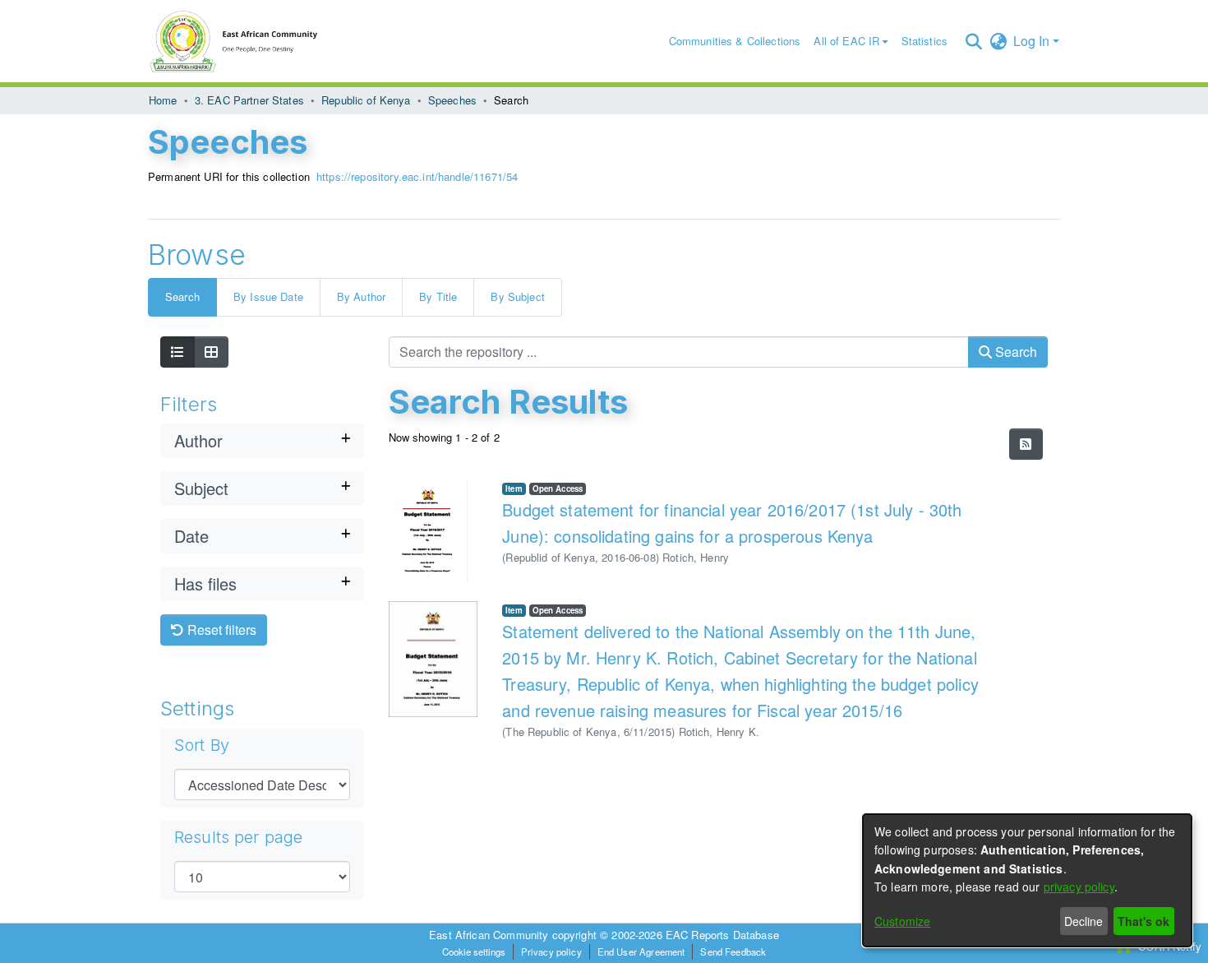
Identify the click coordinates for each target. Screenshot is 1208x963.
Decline (1083, 921)
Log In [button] (1033, 40)
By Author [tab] (361, 296)
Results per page (238, 837)
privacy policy (1079, 886)
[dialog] (1027, 880)
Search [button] (1014, 351)
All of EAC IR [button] (846, 41)
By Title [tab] (438, 296)
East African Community (490, 934)
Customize (902, 921)
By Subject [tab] (518, 296)
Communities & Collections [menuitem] (735, 41)
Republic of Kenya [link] (366, 100)
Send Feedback (733, 951)
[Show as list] (177, 352)
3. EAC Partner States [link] (249, 100)
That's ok (1143, 921)
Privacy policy (551, 951)
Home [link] (163, 100)
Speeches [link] (452, 100)
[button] (973, 41)
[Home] (242, 41)
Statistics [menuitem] (924, 41)
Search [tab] (182, 296)
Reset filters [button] (220, 629)
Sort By (201, 745)
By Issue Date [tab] (268, 296)
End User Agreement (641, 951)
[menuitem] (851, 41)
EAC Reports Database (722, 934)
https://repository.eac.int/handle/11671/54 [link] (417, 176)
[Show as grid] (211, 352)
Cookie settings (473, 951)
